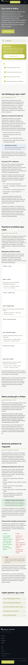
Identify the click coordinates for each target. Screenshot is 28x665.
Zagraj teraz (7, 31)
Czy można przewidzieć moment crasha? (13, 606)
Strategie (3, 640)
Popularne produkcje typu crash (14, 72)
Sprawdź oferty (14, 2)
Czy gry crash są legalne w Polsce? (11, 598)
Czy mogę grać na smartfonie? (10, 611)
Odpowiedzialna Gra (5, 653)
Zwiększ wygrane (7, 662)
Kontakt (3, 651)
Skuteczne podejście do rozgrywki (15, 81)
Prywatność (3, 655)
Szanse (2, 642)
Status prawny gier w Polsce (13, 76)
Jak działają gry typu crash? (13, 67)
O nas (2, 649)
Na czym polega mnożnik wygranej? (12, 602)
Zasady (2, 638)
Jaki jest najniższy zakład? (9, 615)
